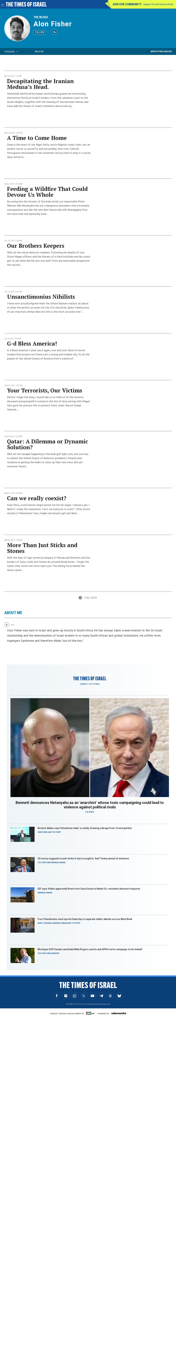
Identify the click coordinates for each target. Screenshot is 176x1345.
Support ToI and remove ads (158, 4)
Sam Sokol (43, 832)
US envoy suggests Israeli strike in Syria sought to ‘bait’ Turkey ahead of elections (83, 858)
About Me (39, 51)
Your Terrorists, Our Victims (44, 390)
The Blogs (41, 17)
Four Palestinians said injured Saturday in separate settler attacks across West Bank (85, 919)
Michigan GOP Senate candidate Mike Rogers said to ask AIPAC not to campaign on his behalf (90, 949)
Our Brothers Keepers (35, 245)
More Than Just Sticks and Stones (42, 547)
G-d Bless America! (32, 343)
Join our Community (127, 4)
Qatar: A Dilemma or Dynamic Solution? (47, 444)
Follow (39, 32)
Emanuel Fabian (58, 862)
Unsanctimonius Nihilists (41, 296)
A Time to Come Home (37, 137)
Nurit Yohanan (45, 923)
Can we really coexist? (36, 498)
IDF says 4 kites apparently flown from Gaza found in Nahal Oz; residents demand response (89, 888)
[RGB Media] (91, 1013)
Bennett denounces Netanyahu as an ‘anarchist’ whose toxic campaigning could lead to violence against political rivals (90, 804)
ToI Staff (89, 812)
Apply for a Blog (161, 51)
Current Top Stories (90, 684)
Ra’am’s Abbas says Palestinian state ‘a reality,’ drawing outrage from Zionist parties (85, 828)
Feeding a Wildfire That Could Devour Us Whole (47, 191)
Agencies (55, 953)
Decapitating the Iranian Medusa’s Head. (40, 83)
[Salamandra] (118, 1013)
